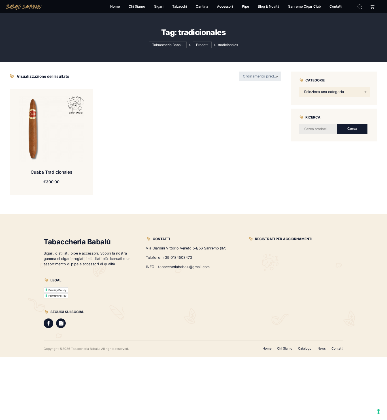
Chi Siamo (284, 348)
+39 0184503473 (177, 257)
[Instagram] (61, 323)
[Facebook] (48, 323)
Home (267, 348)
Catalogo (305, 348)
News (322, 348)
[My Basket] (372, 6)
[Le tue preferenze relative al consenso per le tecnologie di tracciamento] (378, 411)
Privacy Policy (57, 290)
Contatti (337, 348)
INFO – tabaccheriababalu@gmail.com (178, 267)
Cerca (352, 128)
